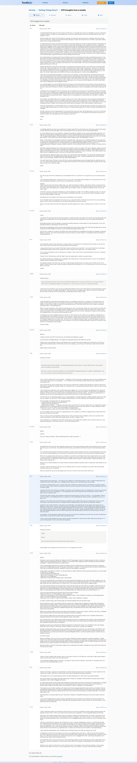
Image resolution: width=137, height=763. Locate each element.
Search (69, 15)
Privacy (55, 762)
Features (65, 2)
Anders (32, 273)
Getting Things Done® (48, 10)
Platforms (85, 2)
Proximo (32, 171)
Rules (101, 15)
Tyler (31, 353)
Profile (85, 15)
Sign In (111, 2)
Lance (31, 124)
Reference (104, 28)
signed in (59, 756)
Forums (32, 10)
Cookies (65, 762)
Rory (31, 28)
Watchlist (53, 15)
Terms (59, 762)
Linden (31, 652)
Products (45, 2)
